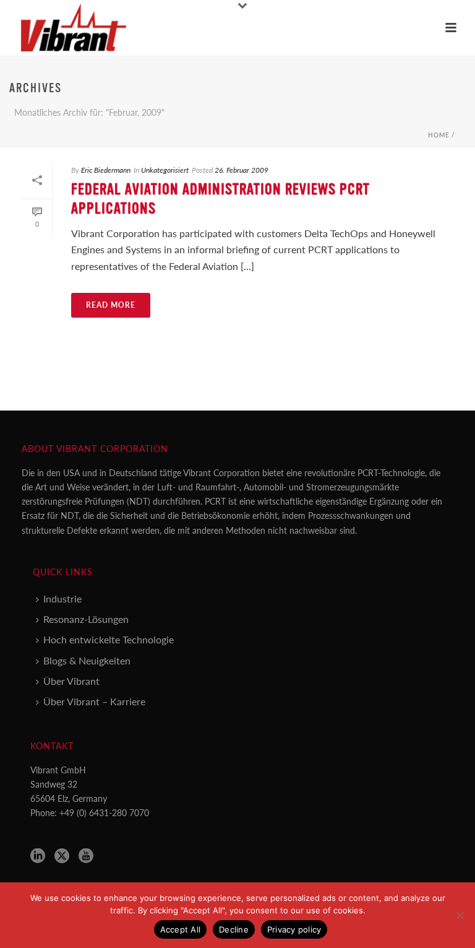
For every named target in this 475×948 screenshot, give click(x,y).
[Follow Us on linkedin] (37, 856)
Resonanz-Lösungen (86, 619)
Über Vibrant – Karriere (94, 701)
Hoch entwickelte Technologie (108, 639)
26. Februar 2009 (241, 170)
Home (439, 135)
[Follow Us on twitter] (61, 856)
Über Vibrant (71, 681)
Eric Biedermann (106, 170)
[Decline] (459, 915)
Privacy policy (294, 929)
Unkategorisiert (165, 170)
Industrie (62, 598)
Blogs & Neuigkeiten (87, 660)
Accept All (180, 929)
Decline (234, 929)
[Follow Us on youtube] (86, 856)
